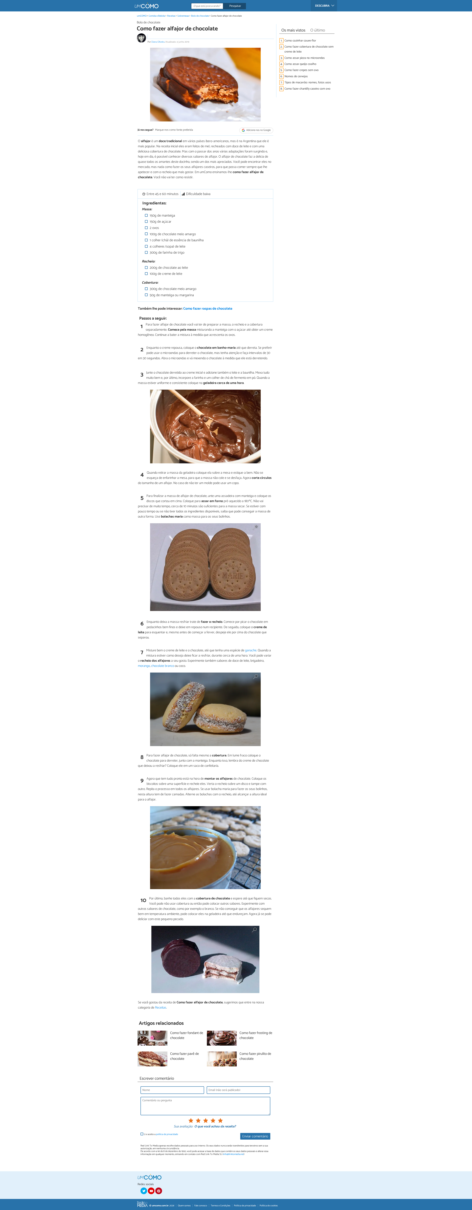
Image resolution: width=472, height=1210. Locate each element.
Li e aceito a (161, 1134)
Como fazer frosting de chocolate (256, 1036)
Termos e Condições (220, 1205)
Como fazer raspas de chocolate (207, 308)
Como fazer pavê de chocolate (184, 1056)
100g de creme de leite (165, 274)
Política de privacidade (245, 1205)
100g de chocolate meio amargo (172, 234)
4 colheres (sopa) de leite (167, 246)
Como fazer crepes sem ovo (301, 70)
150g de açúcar (160, 221)
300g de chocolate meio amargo (172, 289)
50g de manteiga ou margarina (171, 295)
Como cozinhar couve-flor (300, 40)
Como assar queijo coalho (300, 64)
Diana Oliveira (157, 42)
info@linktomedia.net (233, 1154)
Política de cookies (269, 1205)
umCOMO (142, 16)
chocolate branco (162, 666)
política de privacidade (167, 1134)
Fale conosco (200, 1205)
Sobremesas (183, 16)
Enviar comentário (255, 1136)
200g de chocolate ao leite (168, 268)
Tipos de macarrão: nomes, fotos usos (307, 82)
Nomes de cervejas (296, 76)
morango (144, 666)
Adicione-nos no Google (258, 130)
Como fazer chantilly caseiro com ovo (307, 88)
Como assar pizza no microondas (304, 57)
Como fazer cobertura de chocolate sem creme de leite (309, 49)
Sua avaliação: (183, 1127)
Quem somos (184, 1205)
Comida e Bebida (157, 16)
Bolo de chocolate (200, 16)
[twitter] (143, 1191)
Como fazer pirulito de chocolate (255, 1056)
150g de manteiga (162, 215)
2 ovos (154, 228)
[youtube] (151, 1191)
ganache (250, 650)
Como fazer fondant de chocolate (186, 1036)
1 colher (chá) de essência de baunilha (176, 240)
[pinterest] (158, 1191)
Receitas (171, 16)
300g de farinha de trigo (166, 252)
